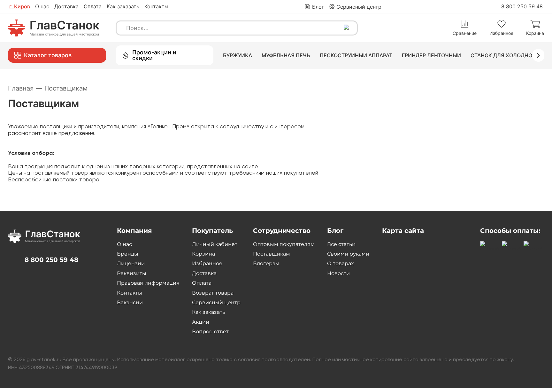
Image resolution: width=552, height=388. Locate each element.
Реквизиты (131, 273)
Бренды (127, 254)
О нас (42, 6)
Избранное (207, 263)
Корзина (203, 254)
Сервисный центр (216, 302)
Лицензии (131, 263)
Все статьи (341, 244)
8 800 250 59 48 (522, 6)
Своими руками (348, 254)
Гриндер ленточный (431, 55)
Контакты (156, 6)
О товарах (340, 263)
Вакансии (130, 302)
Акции (200, 322)
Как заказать (123, 6)
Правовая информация (148, 283)
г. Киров (19, 6)
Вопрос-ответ (210, 332)
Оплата (93, 6)
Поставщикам (271, 254)
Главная (25, 88)
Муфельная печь (286, 55)
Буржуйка (237, 55)
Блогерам (266, 263)
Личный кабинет (214, 244)
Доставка (66, 6)
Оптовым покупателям (284, 244)
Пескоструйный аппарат (356, 55)
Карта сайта (403, 230)
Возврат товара (213, 293)
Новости (338, 273)
